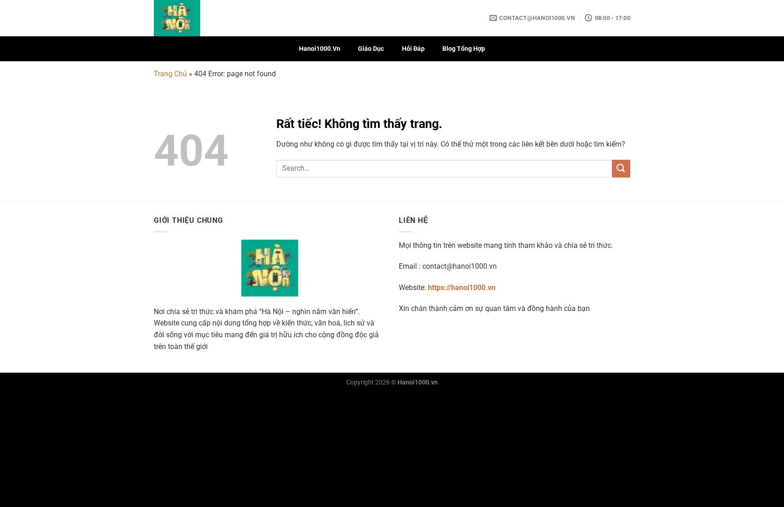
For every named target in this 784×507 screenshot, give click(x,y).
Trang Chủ (170, 73)
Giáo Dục (371, 49)
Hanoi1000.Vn (319, 49)
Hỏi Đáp (413, 49)
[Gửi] (621, 168)
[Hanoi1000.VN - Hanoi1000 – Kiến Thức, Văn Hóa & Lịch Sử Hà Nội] (199, 18)
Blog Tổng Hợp (463, 49)
